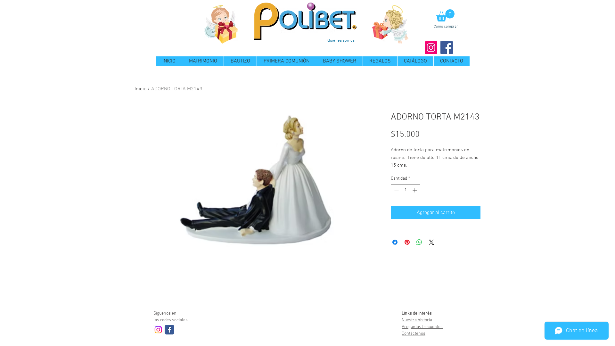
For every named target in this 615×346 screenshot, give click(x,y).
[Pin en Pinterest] (407, 242)
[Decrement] (396, 190)
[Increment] (415, 190)
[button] (445, 15)
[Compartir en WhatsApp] (419, 242)
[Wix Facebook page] (169, 329)
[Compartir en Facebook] (395, 242)
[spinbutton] (405, 190)
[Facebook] (446, 47)
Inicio (140, 89)
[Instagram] (431, 47)
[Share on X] (431, 242)
